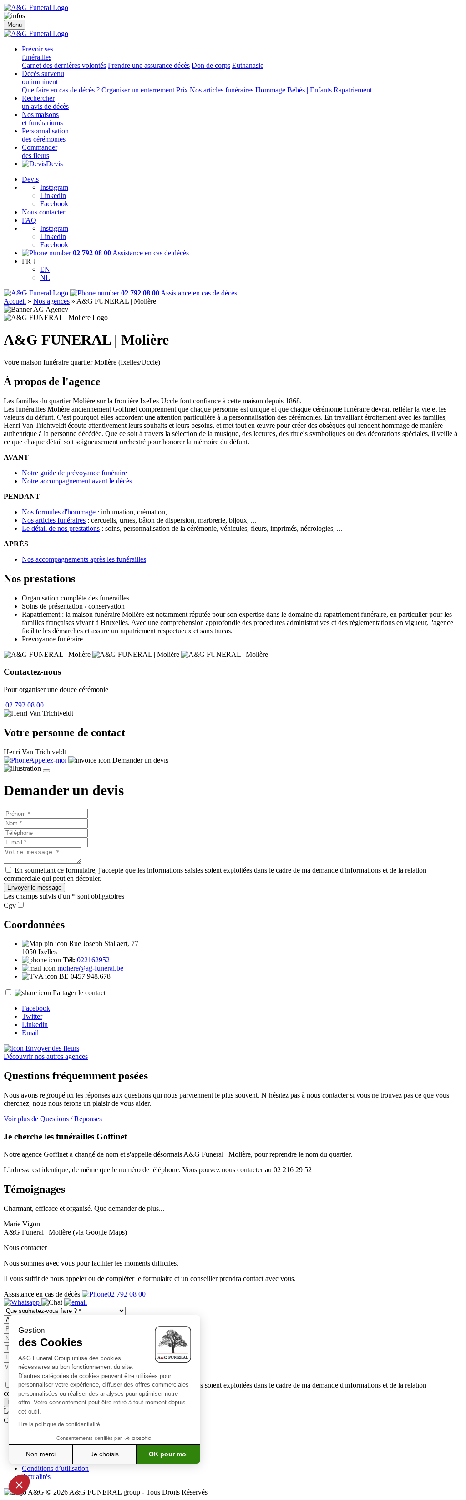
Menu (14, 24)
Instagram (54, 187)
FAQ (29, 220)
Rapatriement (353, 90)
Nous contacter (43, 212)
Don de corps (211, 65)
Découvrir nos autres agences (46, 1056)
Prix (182, 90)
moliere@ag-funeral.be (90, 968)
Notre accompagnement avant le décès (77, 481)
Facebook (54, 204)
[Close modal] (46, 770)
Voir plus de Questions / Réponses (53, 1119)
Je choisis (105, 1454)
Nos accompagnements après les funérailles (84, 559)
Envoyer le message (34, 887)
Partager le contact (79, 993)
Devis (54, 164)
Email (30, 1033)
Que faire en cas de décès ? (61, 90)
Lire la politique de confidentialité (59, 1424)
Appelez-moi (47, 760)
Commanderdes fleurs (39, 151)
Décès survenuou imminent (43, 78)
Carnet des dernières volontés (64, 65)
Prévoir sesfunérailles (37, 53)
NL (45, 277)
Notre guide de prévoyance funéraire (74, 473)
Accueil (15, 301)
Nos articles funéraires (221, 90)
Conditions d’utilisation (55, 1468)
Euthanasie (247, 65)
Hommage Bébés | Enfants (293, 90)
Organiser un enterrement (137, 90)
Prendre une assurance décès (149, 65)
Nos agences (51, 301)
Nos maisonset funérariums (42, 119)
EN (45, 269)
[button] (19, 1484)
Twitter (32, 1016)
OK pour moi (168, 1454)
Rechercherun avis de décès (45, 102)
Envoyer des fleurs (51, 1048)
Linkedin (53, 195)
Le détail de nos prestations (61, 528)
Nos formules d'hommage (59, 512)
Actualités (36, 1476)
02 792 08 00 (24, 705)
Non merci (41, 1454)
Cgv (10, 905)
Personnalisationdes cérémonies (45, 135)
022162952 (93, 960)
